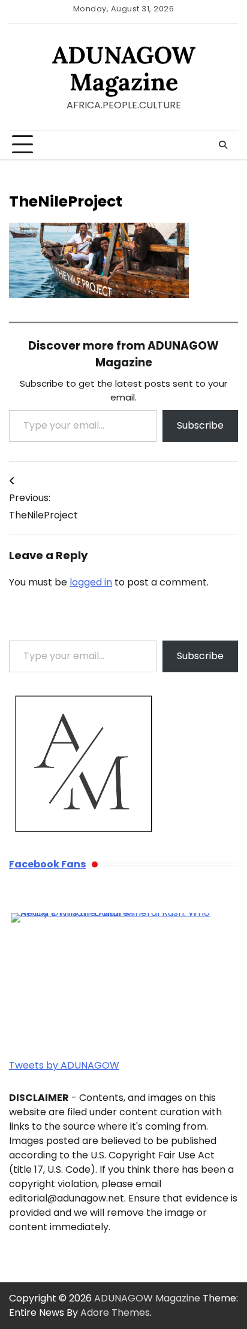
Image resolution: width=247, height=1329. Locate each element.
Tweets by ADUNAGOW (64, 1065)
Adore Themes (115, 1312)
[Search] (223, 145)
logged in (91, 582)
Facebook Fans (47, 864)
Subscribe (200, 425)
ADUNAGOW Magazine (123, 68)
